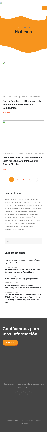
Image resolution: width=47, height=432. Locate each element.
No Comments (35, 97)
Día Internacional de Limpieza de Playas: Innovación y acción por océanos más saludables (23, 286)
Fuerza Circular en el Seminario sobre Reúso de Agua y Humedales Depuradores (23, 104)
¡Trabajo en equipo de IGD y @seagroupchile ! (22, 279)
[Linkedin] (23, 393)
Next (35, 179)
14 (29, 179)
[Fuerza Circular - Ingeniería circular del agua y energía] (10, 8)
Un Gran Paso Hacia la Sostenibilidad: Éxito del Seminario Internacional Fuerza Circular (23, 161)
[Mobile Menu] (44, 8)
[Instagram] (29, 393)
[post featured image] (23, 77)
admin (16, 97)
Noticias (24, 97)
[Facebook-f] (17, 393)
